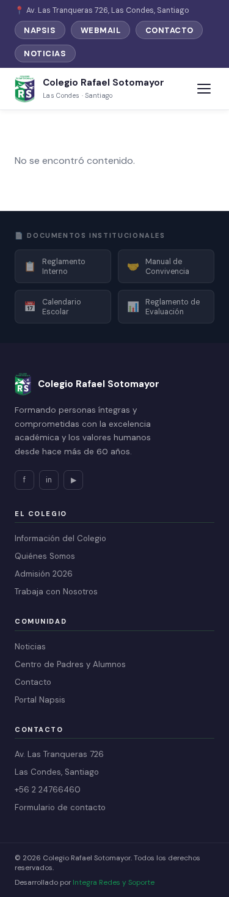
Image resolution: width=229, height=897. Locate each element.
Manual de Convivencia (158, 266)
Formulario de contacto (60, 807)
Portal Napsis (40, 700)
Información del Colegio (60, 538)
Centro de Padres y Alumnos (70, 664)
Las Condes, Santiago (57, 772)
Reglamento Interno (54, 266)
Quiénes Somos (45, 556)
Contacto (169, 30)
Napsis (40, 30)
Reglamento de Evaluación (163, 307)
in (49, 480)
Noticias (45, 53)
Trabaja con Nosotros (56, 591)
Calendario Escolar (52, 307)
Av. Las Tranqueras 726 (59, 754)
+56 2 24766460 (48, 789)
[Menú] (203, 89)
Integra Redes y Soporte (113, 882)
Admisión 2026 (44, 574)
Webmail (101, 30)
